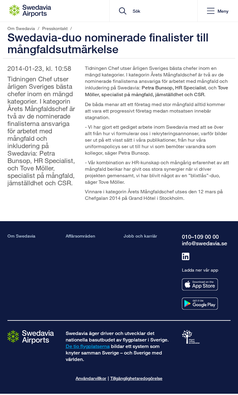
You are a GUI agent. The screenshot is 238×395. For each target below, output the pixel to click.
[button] (217, 11)
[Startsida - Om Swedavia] (30, 11)
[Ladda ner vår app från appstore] (200, 284)
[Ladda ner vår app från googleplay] (200, 303)
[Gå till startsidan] (30, 337)
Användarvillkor (91, 378)
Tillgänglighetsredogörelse (136, 378)
